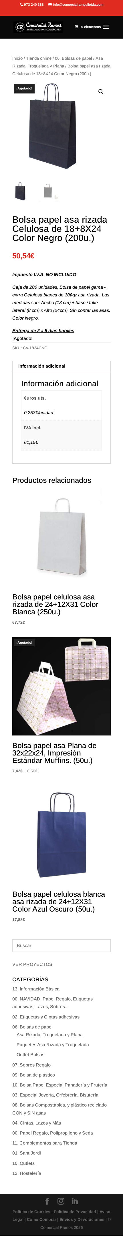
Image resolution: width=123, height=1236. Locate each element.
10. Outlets (23, 1163)
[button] (101, 92)
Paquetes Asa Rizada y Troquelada (53, 1044)
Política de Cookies (31, 1211)
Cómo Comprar (41, 1219)
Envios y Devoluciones (81, 1219)
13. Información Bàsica (35, 988)
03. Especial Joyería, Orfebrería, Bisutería (55, 1095)
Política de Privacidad (75, 1211)
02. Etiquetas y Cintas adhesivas (46, 1016)
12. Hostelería (26, 1173)
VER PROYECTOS (32, 964)
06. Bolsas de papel (73, 58)
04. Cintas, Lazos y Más (36, 1123)
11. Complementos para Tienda (44, 1143)
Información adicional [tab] (41, 366)
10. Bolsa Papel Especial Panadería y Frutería (59, 1085)
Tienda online (38, 58)
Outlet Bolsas (30, 1054)
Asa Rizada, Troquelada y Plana (50, 1034)
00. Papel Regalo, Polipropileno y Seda (52, 1133)
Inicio (17, 58)
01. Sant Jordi (26, 1153)
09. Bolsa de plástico (33, 1074)
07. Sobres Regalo (31, 1064)
